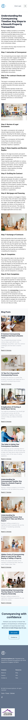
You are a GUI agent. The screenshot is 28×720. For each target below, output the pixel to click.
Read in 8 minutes (6, 384)
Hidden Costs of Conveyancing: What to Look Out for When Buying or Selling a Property (12, 556)
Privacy (7, 693)
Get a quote (14, 632)
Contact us (14, 637)
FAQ (17, 675)
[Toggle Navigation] (25, 5)
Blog (17, 672)
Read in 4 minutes (6, 603)
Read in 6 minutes (6, 350)
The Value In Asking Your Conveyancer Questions (10, 445)
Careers (3, 675)
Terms (3, 693)
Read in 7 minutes (6, 492)
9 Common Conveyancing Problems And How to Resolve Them (12, 336)
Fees (17, 678)
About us (3, 672)
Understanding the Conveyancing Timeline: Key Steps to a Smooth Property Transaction (11, 482)
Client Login (17, 6)
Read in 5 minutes (6, 459)
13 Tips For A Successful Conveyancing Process (10, 374)
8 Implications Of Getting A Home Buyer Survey (11, 408)
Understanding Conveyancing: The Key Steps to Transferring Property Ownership (12, 592)
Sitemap (12, 693)
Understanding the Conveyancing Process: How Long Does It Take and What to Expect (12, 518)
